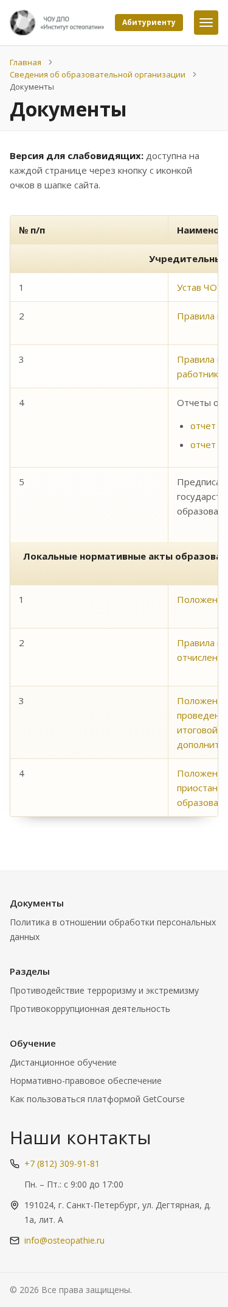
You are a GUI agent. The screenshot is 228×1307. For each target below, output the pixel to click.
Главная (25, 62)
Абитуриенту (149, 22)
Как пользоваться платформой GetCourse (97, 1099)
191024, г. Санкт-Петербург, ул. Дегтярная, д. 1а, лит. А (117, 1212)
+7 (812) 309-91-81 (62, 1163)
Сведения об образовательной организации (97, 74)
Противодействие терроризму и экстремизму (104, 990)
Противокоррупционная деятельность (90, 1008)
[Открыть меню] (206, 22)
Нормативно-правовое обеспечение (86, 1080)
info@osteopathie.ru (64, 1240)
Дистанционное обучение (63, 1062)
